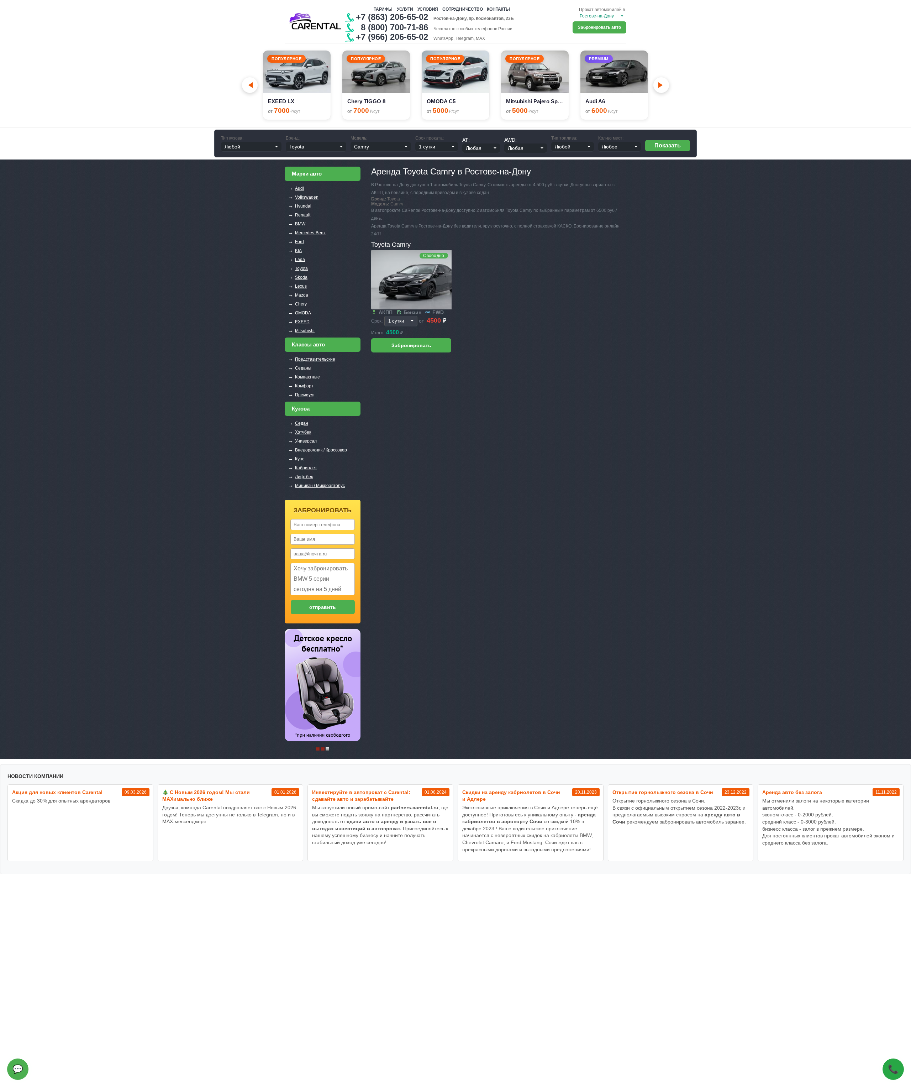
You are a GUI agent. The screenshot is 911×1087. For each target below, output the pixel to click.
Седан (301, 423)
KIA (298, 250)
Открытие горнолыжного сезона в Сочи (662, 792)
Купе (300, 458)
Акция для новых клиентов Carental (57, 792)
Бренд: (293, 138)
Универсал (306, 441)
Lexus (301, 286)
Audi (299, 188)
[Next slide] (661, 85)
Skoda (301, 277)
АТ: (466, 140)
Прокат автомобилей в (602, 9)
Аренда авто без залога (792, 792)
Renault (302, 215)
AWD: (510, 140)
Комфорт (304, 385)
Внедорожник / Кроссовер (321, 450)
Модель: (359, 138)
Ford (299, 241)
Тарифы (383, 9)
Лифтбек (304, 476)
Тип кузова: (232, 138)
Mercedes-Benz (310, 232)
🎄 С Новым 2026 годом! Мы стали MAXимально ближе (206, 795)
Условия (427, 9)
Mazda (301, 295)
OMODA (303, 312)
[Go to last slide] (250, 85)
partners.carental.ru (414, 807)
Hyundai (303, 206)
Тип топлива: (564, 138)
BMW (300, 223)
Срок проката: (429, 138)
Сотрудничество (462, 9)
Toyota (301, 268)
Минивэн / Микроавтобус (320, 485)
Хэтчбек (303, 432)
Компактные (307, 377)
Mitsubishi (305, 330)
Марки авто (307, 174)
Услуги (405, 9)
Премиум (304, 394)
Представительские (315, 359)
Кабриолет (306, 467)
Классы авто (308, 344)
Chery (301, 304)
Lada (300, 259)
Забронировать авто (599, 27)
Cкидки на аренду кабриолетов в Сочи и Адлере (511, 795)
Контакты (498, 9)
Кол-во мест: (610, 138)
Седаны (303, 368)
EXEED (302, 321)
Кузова (301, 409)
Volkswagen (306, 197)
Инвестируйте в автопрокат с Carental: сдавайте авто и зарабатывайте (361, 795)
